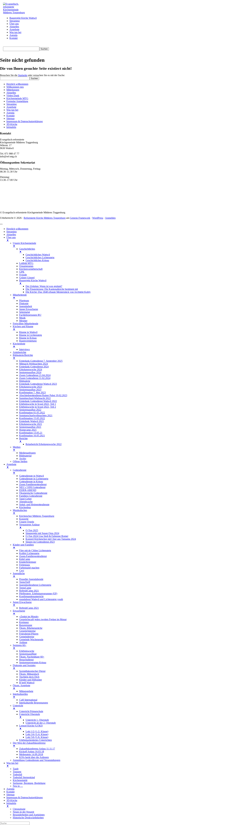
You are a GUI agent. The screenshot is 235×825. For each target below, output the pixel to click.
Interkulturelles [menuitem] (20, 695)
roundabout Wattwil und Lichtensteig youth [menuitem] (41, 599)
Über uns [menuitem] (11, 239)
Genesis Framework (80, 218)
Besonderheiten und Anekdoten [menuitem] (29, 814)
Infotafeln (11, 127)
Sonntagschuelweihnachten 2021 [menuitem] (35, 415)
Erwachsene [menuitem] (19, 612)
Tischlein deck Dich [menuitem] (29, 676)
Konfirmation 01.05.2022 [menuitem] (32, 412)
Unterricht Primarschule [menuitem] (31, 711)
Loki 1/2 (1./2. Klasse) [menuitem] (37, 731)
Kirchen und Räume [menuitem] (23, 328)
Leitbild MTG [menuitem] (26, 263)
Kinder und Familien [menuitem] (23, 546)
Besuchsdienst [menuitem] (26, 659)
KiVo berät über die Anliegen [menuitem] (34, 757)
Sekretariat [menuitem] (24, 312)
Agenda (10, 112)
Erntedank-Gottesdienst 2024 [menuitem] (34, 366)
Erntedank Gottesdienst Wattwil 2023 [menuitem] (38, 383)
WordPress (97, 218)
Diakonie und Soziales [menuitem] (24, 667)
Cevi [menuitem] (21, 570)
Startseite (22, 75)
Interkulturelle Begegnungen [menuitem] (33, 702)
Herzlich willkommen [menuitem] (17, 228)
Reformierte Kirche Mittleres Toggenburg (45, 218)
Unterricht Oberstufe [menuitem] (29, 715)
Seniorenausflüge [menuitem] (28, 653)
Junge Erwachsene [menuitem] (28, 309)
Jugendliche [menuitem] (19, 575)
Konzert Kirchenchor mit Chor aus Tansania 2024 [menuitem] (51, 539)
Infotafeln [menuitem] (11, 804)
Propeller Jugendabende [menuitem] (31, 579)
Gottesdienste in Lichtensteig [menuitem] (33, 478)
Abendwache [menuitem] (26, 501)
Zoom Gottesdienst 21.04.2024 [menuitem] (35, 375)
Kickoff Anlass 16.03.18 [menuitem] (31, 751)
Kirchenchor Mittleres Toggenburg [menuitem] (36, 516)
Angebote (11, 107)
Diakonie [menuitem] (23, 303)
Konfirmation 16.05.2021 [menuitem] (32, 435)
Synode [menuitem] (23, 274)
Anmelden (110, 218)
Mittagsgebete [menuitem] (26, 691)
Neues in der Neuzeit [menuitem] (23, 811)
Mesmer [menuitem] (23, 320)
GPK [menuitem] (21, 271)
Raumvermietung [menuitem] (28, 340)
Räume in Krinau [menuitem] (28, 338)
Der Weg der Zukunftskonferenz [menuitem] (29, 744)
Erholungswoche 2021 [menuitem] (30, 424)
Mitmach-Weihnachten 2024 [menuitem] (33, 363)
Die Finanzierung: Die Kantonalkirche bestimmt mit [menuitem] (52, 289)
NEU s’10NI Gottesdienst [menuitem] (32, 487)
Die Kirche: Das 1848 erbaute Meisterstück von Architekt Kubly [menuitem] (58, 292)
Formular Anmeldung (17, 101)
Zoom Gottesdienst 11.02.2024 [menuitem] (34, 378)
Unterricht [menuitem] (18, 707)
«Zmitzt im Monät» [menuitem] (29, 616)
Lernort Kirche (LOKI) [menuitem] (31, 727)
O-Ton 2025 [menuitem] (32, 530)
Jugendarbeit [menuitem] (25, 306)
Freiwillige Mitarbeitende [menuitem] (25, 323)
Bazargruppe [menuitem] (25, 625)
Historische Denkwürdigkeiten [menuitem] (28, 817)
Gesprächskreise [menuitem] (27, 631)
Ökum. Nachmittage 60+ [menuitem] (31, 656)
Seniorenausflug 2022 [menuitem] (30, 409)
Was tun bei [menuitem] (12, 764)
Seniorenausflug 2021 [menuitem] (30, 427)
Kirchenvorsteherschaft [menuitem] (31, 269)
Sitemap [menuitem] (10, 794)
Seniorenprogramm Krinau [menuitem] (32, 662)
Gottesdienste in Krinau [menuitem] (31, 481)
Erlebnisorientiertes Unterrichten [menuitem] (35, 740)
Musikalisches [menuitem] (20, 511)
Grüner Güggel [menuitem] (27, 277)
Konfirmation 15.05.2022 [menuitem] (32, 418)
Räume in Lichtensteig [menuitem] (30, 335)
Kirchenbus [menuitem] (25, 507)
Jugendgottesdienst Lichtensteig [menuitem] (35, 585)
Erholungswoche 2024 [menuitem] (30, 369)
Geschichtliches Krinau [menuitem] (37, 260)
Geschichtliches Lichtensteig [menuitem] (40, 257)
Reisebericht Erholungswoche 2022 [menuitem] (44, 444)
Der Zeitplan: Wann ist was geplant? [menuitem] (44, 286)
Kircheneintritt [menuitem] (20, 780)
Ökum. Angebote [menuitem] (21, 687)
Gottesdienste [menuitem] (19, 471)
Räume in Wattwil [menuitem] (28, 332)
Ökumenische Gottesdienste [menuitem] (33, 493)
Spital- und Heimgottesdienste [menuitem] (34, 504)
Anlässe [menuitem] (23, 642)
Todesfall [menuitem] (17, 774)
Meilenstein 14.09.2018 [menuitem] (31, 754)
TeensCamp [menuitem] (25, 587)
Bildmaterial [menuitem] (25, 455)
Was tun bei (12, 110)
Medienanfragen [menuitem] (27, 452)
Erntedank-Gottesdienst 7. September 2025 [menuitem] (41, 361)
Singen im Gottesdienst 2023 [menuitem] (40, 541)
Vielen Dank (12, 95)
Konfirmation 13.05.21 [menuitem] (30, 432)
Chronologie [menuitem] (19, 809)
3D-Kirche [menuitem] (11, 800)
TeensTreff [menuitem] (24, 582)
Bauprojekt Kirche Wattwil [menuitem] (32, 282)
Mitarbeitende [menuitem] (20, 296)
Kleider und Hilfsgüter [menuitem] (30, 679)
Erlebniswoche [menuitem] (26, 651)
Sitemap (10, 118)
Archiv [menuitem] (22, 458)
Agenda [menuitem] (10, 789)
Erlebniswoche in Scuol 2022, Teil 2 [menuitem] (37, 406)
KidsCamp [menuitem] (24, 559)
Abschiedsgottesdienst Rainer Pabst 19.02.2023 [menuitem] (43, 395)
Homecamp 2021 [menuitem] (28, 429)
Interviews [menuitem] (24, 349)
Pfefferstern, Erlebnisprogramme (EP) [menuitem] (38, 593)
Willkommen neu (15, 87)
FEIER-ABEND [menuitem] (27, 490)
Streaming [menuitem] (11, 231)
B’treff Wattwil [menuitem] (26, 682)
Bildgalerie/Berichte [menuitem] (23, 356)
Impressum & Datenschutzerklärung (24, 121)
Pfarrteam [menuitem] (24, 300)
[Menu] (1, 224)
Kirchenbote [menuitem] (19, 345)
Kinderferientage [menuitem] (27, 562)
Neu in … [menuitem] (18, 786)
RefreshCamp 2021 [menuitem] (29, 590)
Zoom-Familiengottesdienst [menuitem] (33, 556)
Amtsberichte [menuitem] (19, 352)
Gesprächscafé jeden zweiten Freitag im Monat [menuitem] (43, 619)
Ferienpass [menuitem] (24, 564)
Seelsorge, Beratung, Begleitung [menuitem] (29, 783)
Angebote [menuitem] (11, 466)
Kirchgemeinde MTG (17, 98)
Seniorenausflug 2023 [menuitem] (30, 389)
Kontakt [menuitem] (10, 791)
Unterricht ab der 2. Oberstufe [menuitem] (41, 722)
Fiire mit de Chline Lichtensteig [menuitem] (35, 550)
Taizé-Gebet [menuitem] (25, 498)
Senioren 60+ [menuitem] (19, 646)
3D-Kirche (11, 124)
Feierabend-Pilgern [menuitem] (28, 633)
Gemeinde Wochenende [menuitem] (31, 639)
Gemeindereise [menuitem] (26, 636)
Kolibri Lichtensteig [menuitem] (29, 553)
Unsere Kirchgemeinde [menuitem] (24, 244)
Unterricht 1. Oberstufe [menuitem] (37, 720)
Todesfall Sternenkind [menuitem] (24, 777)
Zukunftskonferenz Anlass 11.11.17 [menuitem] (37, 748)
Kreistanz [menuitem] (24, 622)
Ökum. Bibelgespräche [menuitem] (30, 628)
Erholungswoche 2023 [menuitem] (30, 386)
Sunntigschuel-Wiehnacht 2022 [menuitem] (35, 398)
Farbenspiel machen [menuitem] (29, 567)
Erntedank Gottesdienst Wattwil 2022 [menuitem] (38, 401)
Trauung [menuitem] (17, 771)
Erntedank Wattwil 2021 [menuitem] (31, 421)
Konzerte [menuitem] (23, 519)
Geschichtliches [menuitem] (27, 250)
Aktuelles (11, 92)
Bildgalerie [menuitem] (24, 381)
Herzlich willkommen (17, 84)
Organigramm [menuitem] (26, 266)
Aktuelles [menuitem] (11, 234)
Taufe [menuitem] (16, 768)
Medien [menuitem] (16, 448)
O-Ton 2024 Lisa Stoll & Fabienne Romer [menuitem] (47, 536)
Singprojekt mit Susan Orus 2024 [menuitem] (42, 533)
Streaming (11, 104)
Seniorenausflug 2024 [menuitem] (30, 372)
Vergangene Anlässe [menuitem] (29, 526)
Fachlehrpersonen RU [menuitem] (30, 315)
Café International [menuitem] (28, 699)
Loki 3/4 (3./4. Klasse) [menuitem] (37, 734)
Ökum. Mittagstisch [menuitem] (29, 674)
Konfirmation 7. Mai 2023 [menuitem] (32, 392)
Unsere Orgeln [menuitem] (26, 521)
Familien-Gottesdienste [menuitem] (30, 496)
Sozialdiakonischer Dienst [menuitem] (32, 671)
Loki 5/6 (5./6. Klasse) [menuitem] (37, 737)
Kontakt (10, 115)
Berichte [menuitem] (23, 440)
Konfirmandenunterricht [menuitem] (31, 596)
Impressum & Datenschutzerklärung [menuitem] (24, 797)
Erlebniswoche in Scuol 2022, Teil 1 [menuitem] (37, 404)
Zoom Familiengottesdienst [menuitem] (33, 484)
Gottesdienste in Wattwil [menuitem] (31, 475)
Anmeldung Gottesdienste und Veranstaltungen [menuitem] (36, 760)
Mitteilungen (12, 89)
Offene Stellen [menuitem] (20, 461)
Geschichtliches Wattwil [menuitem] (38, 254)
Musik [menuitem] (22, 317)
